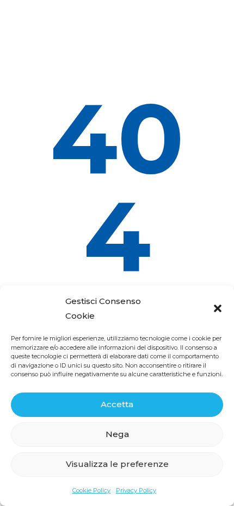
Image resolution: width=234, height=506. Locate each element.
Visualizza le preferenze (117, 464)
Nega (117, 434)
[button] (217, 308)
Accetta (117, 404)
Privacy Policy (136, 490)
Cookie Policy (91, 490)
